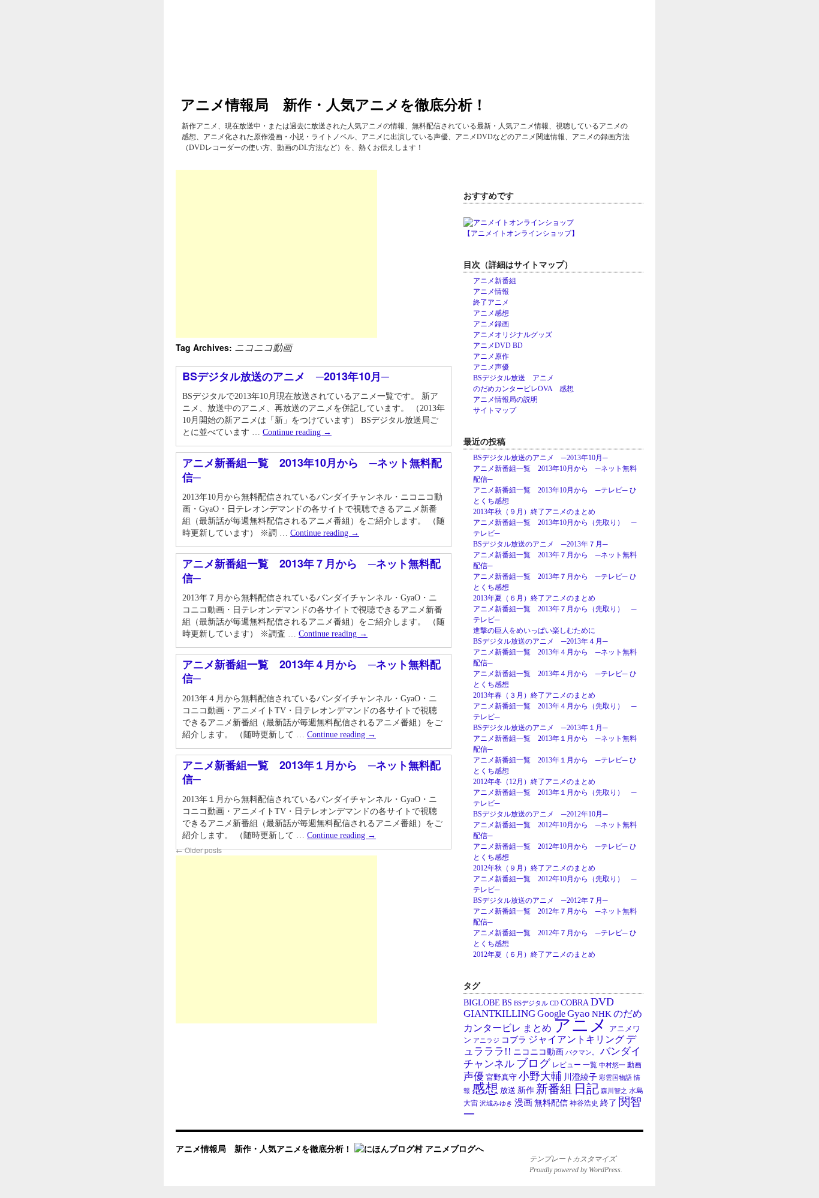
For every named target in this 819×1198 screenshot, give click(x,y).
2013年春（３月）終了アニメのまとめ (534, 695)
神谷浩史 (584, 1103)
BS (507, 1002)
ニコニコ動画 (538, 1051)
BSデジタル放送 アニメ (513, 378)
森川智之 (614, 1090)
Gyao (578, 1013)
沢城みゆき (496, 1103)
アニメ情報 (491, 291)
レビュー (566, 1065)
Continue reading (297, 432)
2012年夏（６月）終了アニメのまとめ (534, 954)
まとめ (537, 1028)
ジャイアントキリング (576, 1039)
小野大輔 (540, 1076)
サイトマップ (494, 410)
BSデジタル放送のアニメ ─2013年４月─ (540, 641)
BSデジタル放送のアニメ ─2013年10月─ (285, 376)
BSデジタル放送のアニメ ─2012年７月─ (540, 900)
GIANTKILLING (499, 1013)
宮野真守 (501, 1077)
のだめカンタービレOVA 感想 (523, 389)
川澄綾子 (580, 1077)
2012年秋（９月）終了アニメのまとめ (534, 868)
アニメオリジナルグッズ (512, 335)
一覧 (590, 1065)
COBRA (575, 1002)
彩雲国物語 (615, 1077)
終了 (608, 1102)
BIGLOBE (481, 1002)
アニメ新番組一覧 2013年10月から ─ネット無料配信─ (312, 469)
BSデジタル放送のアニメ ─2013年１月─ (540, 727)
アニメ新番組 (494, 281)
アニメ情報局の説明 (505, 399)
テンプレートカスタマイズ (572, 1159)
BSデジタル (531, 1003)
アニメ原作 (491, 356)
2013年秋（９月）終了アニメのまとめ (534, 512)
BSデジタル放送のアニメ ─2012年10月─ (540, 814)
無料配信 (551, 1102)
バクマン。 (581, 1052)
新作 (525, 1090)
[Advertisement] (276, 254)
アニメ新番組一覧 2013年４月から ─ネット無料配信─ (311, 671)
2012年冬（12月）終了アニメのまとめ (534, 781)
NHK (602, 1014)
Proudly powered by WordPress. (575, 1170)
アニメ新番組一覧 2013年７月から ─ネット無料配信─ (311, 570)
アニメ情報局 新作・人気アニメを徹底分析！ (333, 104)
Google (551, 1013)
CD (554, 1003)
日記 (586, 1088)
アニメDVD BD (498, 345)
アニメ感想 (491, 313)
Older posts (199, 850)
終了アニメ (491, 302)
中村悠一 (612, 1065)
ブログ (533, 1063)
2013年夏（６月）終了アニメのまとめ (534, 598)
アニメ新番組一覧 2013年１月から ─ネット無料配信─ (311, 771)
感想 (485, 1088)
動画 (634, 1065)
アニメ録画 (491, 324)
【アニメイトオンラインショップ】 (521, 233)
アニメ (580, 1025)
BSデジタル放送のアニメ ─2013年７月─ (540, 544)
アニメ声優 (491, 367)
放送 (508, 1090)
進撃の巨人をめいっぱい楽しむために (534, 630)
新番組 (554, 1088)
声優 (473, 1076)
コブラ (513, 1039)
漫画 (523, 1102)
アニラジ (486, 1040)
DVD (602, 1002)
